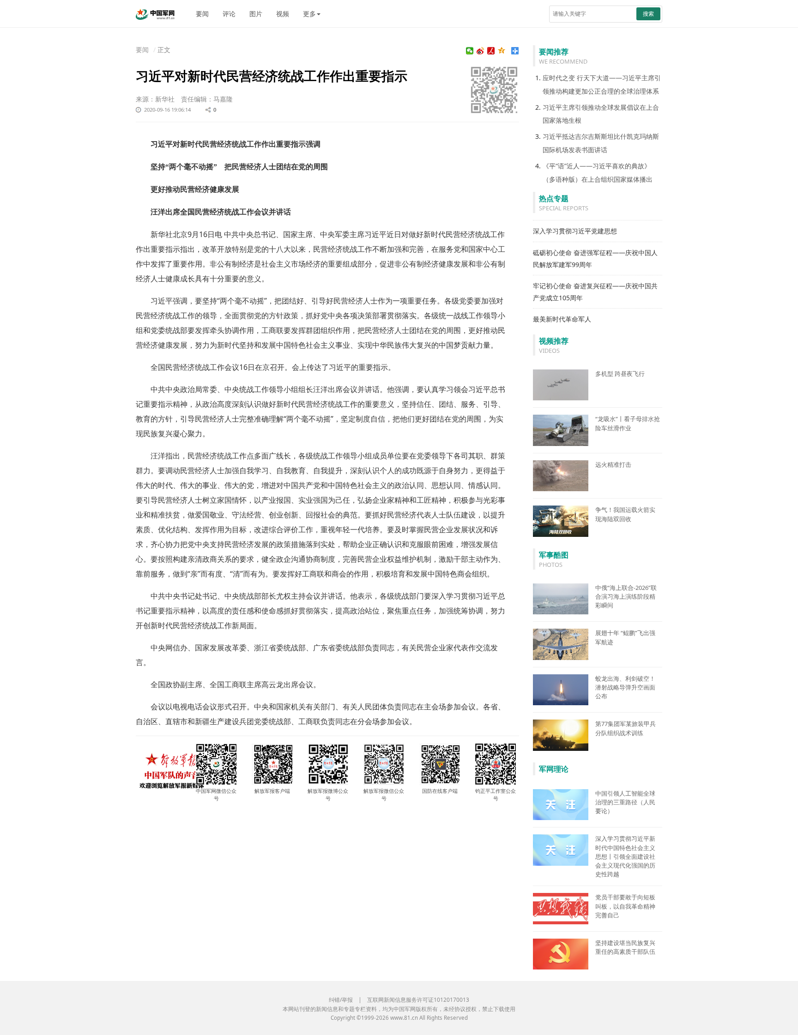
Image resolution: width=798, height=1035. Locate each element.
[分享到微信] (470, 50)
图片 (255, 13)
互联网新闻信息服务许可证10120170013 (418, 1000)
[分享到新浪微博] (480, 50)
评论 (229, 13)
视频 (282, 13)
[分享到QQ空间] (502, 50)
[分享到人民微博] (491, 50)
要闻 (202, 13)
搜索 (648, 14)
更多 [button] (309, 13)
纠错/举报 (341, 1000)
